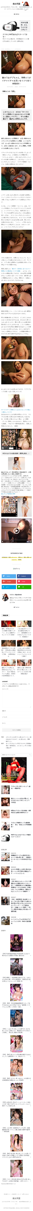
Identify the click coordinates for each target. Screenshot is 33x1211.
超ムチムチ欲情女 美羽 (8, 494)
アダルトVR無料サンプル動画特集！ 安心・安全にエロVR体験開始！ (21, 825)
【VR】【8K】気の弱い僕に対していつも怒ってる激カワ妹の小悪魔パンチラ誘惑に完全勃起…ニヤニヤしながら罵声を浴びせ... (16, 1155)
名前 (4, 711)
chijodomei (18, 595)
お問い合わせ (25, 1194)
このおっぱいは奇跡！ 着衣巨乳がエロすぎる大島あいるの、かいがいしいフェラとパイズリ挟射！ (24, 652)
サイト (4, 723)
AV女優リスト (7, 1194)
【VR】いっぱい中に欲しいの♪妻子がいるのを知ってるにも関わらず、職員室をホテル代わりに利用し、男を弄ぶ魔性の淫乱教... (16, 1030)
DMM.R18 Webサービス (11, 1183)
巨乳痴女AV (4, 557)
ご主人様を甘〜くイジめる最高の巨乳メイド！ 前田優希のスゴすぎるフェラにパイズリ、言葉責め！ (24, 633)
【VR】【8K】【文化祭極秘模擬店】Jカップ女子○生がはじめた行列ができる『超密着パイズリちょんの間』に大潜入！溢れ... (16, 1005)
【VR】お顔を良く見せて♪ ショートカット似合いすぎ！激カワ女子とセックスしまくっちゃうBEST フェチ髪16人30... (16, 1104)
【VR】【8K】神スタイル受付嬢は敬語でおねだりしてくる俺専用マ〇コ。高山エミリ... (16, 1055)
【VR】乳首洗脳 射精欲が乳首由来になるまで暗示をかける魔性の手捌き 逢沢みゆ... (16, 954)
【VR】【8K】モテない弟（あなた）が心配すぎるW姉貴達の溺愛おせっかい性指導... (16, 1079)
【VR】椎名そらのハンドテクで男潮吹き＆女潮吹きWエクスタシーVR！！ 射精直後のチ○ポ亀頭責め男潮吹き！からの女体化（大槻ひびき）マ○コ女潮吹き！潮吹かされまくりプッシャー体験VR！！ (21, 886)
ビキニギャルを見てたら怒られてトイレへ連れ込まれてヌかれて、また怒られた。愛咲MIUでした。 (18, 739)
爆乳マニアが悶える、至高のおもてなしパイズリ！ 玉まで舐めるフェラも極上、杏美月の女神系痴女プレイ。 (8, 672)
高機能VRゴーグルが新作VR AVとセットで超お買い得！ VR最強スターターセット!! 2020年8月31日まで (21, 858)
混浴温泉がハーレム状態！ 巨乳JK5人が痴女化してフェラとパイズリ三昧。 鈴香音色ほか (8, 652)
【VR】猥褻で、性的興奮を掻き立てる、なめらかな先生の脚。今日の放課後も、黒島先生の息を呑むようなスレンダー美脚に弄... (16, 979)
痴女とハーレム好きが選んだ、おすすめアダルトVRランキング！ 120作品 (21, 800)
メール (4, 717)
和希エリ (20, 557)
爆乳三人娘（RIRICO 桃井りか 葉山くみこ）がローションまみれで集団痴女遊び (24, 671)
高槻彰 (19, 559)
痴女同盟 (16, 4)
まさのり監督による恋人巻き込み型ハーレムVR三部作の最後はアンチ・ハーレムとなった (21, 871)
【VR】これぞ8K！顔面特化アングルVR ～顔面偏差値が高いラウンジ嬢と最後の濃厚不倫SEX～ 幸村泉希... (16, 1129)
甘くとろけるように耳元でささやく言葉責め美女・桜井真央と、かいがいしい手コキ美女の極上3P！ (18, 746)
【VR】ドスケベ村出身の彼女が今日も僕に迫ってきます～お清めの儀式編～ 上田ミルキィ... (16, 1180)
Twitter (17, 607)
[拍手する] (16, 568)
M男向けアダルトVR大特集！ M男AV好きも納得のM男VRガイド (21, 811)
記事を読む (20, 41)
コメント (5, 689)
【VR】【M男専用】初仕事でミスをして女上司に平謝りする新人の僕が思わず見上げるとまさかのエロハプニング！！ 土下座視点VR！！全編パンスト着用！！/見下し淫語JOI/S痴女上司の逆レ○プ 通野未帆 (21, 905)
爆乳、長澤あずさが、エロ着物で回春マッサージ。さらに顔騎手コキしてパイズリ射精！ (8, 632)
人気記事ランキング (16, 1194)
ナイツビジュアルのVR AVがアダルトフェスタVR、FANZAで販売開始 (21, 921)
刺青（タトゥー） (12, 557)
